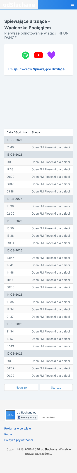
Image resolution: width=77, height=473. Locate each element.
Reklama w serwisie (17, 428)
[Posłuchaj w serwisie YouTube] (38, 55)
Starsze (56, 387)
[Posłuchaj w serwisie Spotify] (25, 55)
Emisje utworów (36, 69)
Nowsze (21, 387)
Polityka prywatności (18, 440)
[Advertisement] (29, 101)
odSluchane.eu (26, 412)
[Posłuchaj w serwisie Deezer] (51, 55)
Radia (8, 434)
